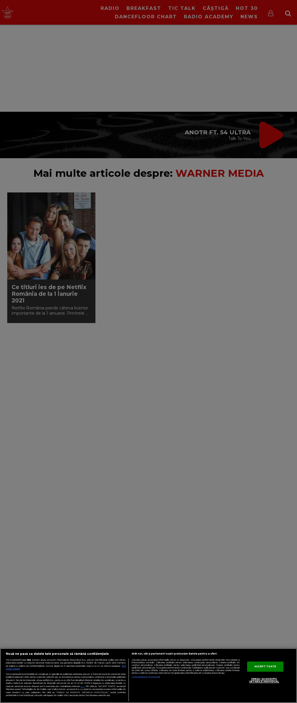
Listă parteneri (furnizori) (146, 677)
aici (82, 686)
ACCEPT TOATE (265, 666)
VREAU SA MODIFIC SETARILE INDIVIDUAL (264, 680)
